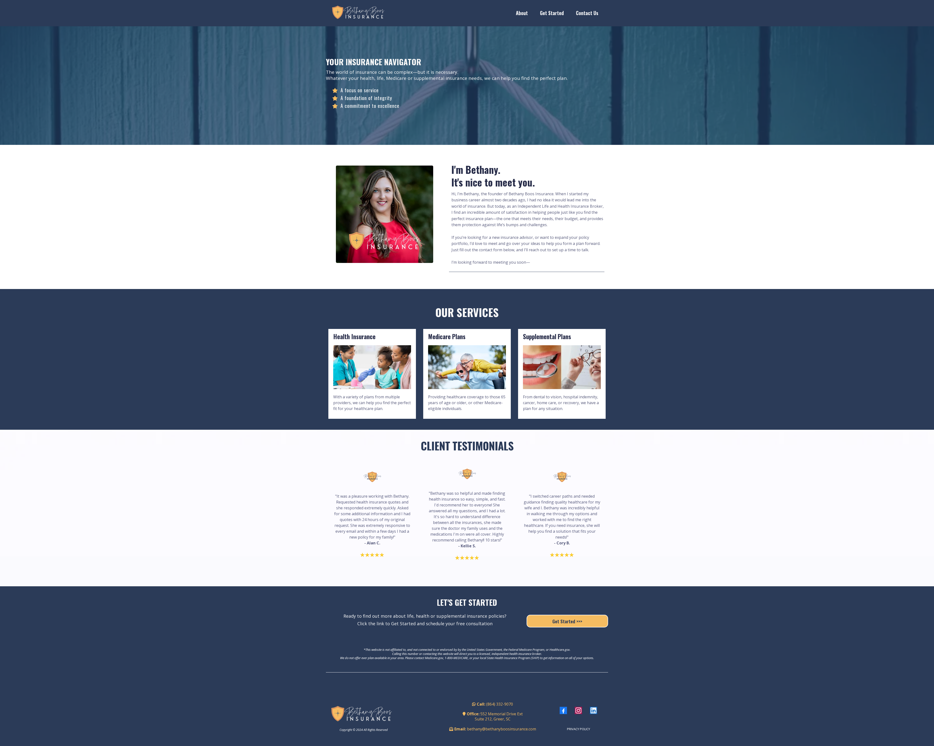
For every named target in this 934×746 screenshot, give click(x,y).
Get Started (552, 13)
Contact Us (587, 13)
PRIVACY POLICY (578, 729)
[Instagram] (578, 710)
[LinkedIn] (593, 710)
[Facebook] (563, 710)
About (522, 13)
